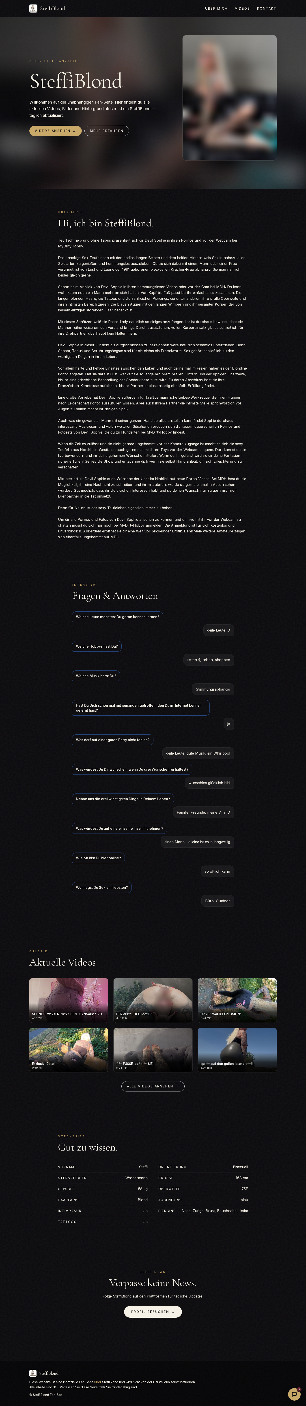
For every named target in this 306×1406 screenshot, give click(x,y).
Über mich (216, 8)
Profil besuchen (153, 1312)
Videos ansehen (55, 131)
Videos (242, 8)
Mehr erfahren (106, 131)
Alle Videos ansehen (153, 1086)
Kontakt (267, 8)
